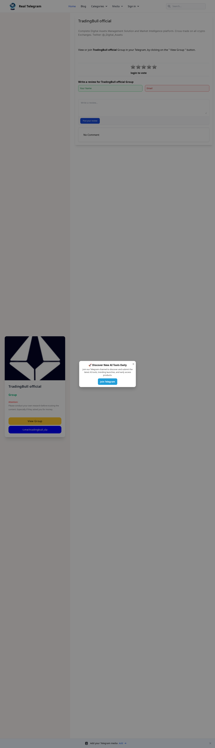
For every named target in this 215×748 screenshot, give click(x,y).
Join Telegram (107, 381)
